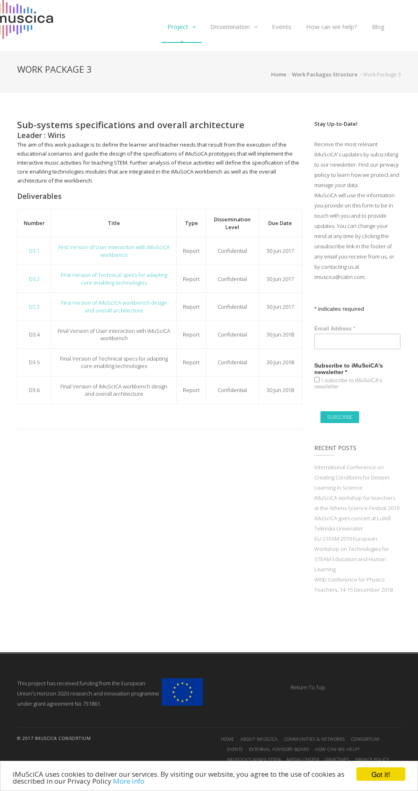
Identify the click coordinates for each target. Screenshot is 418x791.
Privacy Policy (372, 759)
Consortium (365, 739)
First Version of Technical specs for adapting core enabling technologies (114, 278)
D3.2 (34, 279)
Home (279, 74)
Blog (378, 26)
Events (281, 26)
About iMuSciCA (259, 739)
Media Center (303, 759)
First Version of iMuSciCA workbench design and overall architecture (114, 306)
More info (129, 781)
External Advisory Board (279, 749)
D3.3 (34, 306)
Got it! (380, 774)
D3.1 (34, 250)
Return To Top (308, 687)
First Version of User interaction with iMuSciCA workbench (114, 250)
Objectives (337, 759)
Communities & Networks (314, 739)
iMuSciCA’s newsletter (254, 759)
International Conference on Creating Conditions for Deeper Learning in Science (352, 477)
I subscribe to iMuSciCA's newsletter (348, 383)
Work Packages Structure (325, 74)
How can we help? (331, 26)
